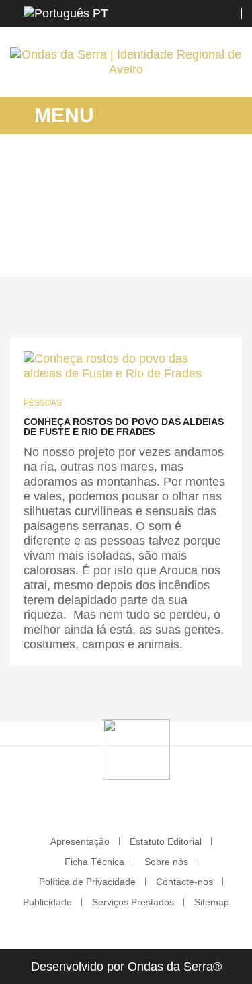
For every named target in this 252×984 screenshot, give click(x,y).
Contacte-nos (184, 881)
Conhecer (165, 232)
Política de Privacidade (87, 881)
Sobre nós (166, 861)
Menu (61, 115)
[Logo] (136, 748)
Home (65, 232)
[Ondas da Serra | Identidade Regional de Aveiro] (126, 62)
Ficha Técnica (94, 861)
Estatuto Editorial (166, 841)
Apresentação (80, 841)
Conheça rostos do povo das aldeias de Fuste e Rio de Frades (124, 426)
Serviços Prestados (133, 902)
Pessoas (43, 403)
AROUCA (111, 232)
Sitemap (211, 902)
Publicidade (47, 902)
